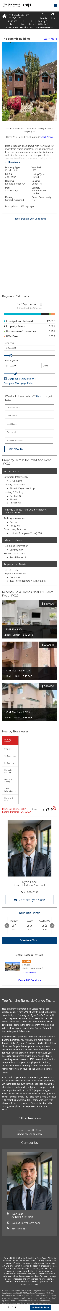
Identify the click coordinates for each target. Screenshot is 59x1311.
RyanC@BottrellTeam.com (25, 1222)
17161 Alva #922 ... (30, 972)
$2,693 (51, 321)
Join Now (14, 449)
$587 (52, 326)
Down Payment (11, 360)
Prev (7, 925)
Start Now (46, 137)
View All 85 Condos (29, 980)
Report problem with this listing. (29, 218)
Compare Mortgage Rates (18, 383)
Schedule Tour (40, 1307)
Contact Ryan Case (32, 900)
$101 (52, 331)
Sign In (39, 396)
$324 (52, 336)
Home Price (9, 343)
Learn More (50, 38)
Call (13, 1307)
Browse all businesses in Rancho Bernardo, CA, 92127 (16, 810)
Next (52, 925)
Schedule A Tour (28, 940)
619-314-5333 (31, 892)
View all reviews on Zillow (29, 1133)
